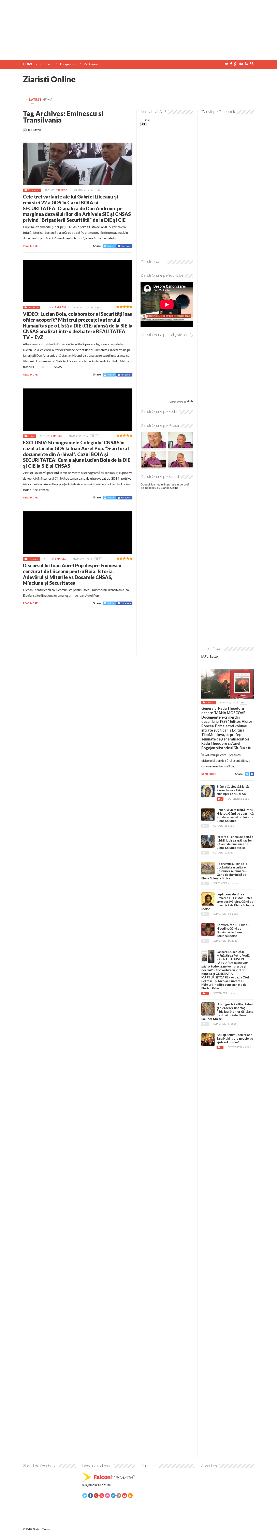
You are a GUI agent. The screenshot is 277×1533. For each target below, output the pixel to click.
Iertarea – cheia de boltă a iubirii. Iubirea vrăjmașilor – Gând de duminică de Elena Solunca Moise (235, 842)
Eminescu (33, 559)
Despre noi (68, 64)
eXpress (61, 190)
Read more (30, 246)
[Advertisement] (138, 28)
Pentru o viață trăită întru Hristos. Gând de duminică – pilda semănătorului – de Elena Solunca (235, 815)
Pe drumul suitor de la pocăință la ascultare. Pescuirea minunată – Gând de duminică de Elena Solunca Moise (224, 871)
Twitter (111, 245)
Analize (210, 702)
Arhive (30, 436)
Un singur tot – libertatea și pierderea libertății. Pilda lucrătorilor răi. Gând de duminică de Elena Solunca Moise (227, 1011)
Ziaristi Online (49, 79)
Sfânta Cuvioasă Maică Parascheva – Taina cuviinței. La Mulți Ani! (233, 790)
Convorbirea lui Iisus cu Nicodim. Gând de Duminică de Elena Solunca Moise (233, 930)
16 (96, 436)
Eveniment (33, 190)
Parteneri (91, 64)
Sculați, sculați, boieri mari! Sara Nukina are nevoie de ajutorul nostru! (235, 1038)
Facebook (126, 245)
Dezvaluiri (33, 307)
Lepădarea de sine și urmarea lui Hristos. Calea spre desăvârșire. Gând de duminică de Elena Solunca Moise (227, 901)
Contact (46, 64)
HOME (28, 64)
